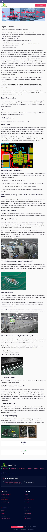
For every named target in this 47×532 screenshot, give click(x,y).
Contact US (27, 502)
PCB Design (3, 510)
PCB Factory (27, 496)
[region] (15, 523)
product (2, 513)
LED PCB (29, 526)
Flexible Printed (28, 513)
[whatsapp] (8, 472)
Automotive (3, 515)
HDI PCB (34, 526)
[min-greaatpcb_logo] (4, 3)
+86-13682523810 (17, 483)
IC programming (4, 499)
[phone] (12, 472)
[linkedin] (6, 472)
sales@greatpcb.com (30, 482)
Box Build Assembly (5, 502)
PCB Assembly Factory (29, 499)
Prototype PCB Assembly (6, 494)
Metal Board (27, 515)
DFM (4, 127)
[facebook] (1, 472)
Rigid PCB (27, 510)
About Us (26, 494)
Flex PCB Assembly (5, 496)
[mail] (10, 472)
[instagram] (3, 472)
